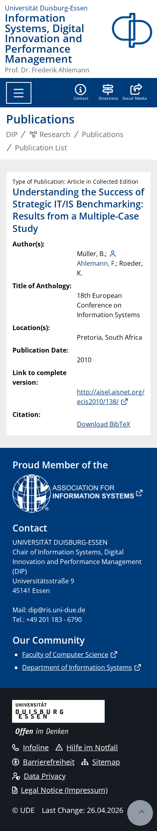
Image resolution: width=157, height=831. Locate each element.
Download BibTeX (103, 424)
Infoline (36, 747)
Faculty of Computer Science (65, 654)
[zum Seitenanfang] (140, 813)
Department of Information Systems (77, 667)
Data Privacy (45, 776)
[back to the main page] (132, 43)
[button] (134, 93)
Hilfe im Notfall (92, 747)
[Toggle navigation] (18, 93)
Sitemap (106, 762)
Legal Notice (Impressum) (64, 790)
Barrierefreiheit (48, 762)
